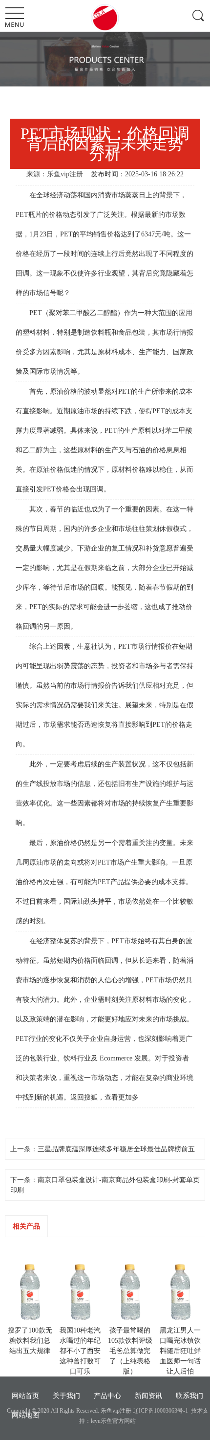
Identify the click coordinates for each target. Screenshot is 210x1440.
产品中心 (107, 1395)
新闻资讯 (148, 1395)
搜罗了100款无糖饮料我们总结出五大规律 (30, 1341)
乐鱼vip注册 (65, 174)
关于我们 (66, 1395)
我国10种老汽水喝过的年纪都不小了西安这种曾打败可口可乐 (80, 1351)
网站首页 (25, 1395)
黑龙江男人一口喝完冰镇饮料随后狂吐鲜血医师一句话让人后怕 (180, 1351)
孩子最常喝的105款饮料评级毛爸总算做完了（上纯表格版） (130, 1351)
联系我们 (189, 1395)
